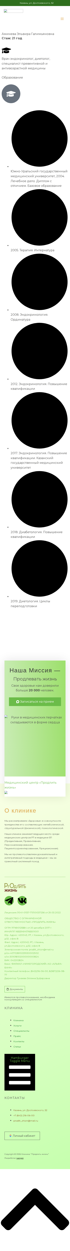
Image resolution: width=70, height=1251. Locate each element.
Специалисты (21, 1030)
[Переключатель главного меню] (62, 19)
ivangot (20, 1158)
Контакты (18, 1041)
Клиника (18, 1020)
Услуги (17, 1025)
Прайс (17, 1036)
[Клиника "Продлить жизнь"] (13, 19)
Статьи (17, 1046)
